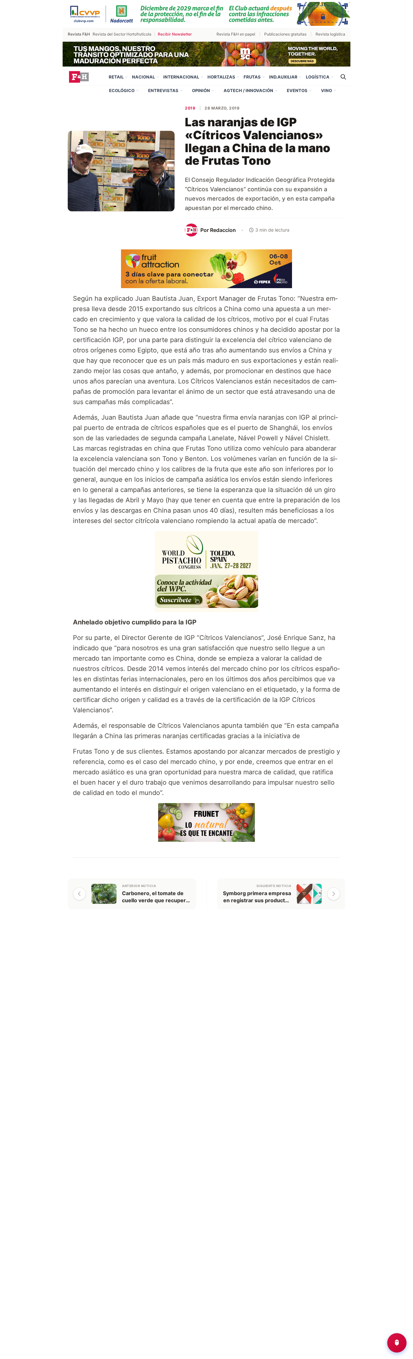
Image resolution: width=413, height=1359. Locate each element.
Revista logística (330, 34)
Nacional (143, 76)
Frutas (252, 76)
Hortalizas (221, 76)
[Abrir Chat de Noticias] (397, 1343)
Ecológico (122, 90)
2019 (190, 108)
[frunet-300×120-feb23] (206, 822)
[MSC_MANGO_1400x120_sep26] (206, 54)
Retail (116, 76)
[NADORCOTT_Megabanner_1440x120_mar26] (206, 14)
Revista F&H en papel (236, 34)
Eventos (297, 90)
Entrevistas (163, 90)
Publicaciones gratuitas (285, 34)
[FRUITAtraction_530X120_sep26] (206, 268)
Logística (317, 76)
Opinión (201, 90)
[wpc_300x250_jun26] (206, 571)
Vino (326, 90)
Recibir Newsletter (175, 34)
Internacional (181, 76)
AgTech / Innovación (248, 90)
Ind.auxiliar (283, 76)
